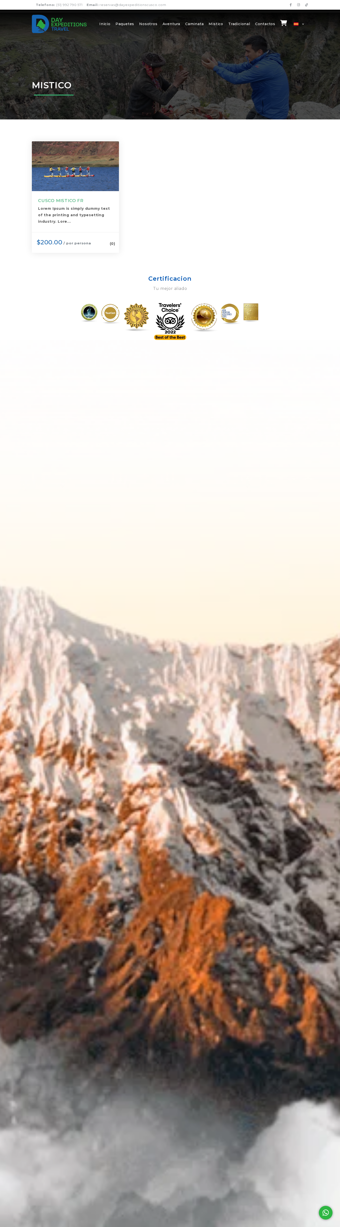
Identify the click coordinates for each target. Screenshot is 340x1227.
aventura (171, 24)
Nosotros (148, 24)
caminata (194, 24)
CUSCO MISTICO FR (61, 200)
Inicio (105, 24)
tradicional (239, 24)
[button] (297, 23)
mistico (216, 24)
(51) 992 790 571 (59, 5)
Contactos (265, 24)
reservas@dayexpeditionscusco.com (126, 5)
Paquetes (124, 24)
